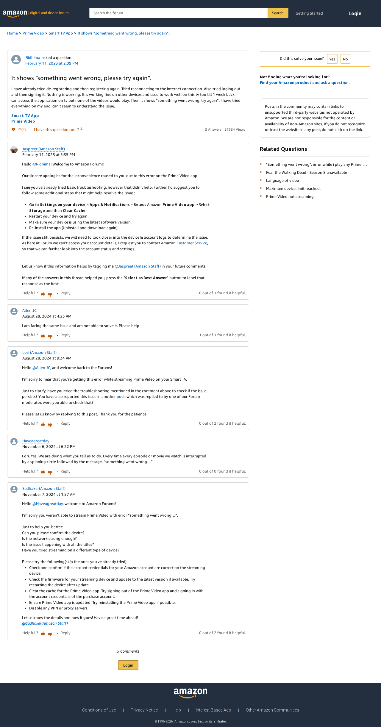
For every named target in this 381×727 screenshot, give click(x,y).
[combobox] (188, 13)
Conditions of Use (99, 710)
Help (177, 710)
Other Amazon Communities (272, 710)
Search (278, 12)
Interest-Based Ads (213, 710)
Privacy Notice (144, 710)
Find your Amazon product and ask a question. (305, 82)
